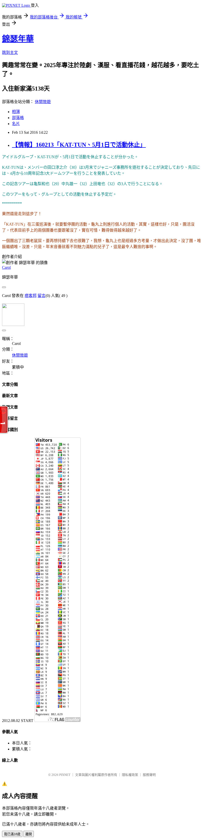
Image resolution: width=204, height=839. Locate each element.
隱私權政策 (130, 775)
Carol (6, 267)
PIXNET (64, 775)
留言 (42, 295)
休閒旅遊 (43, 102)
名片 (16, 124)
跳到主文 (10, 52)
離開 (28, 834)
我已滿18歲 (12, 834)
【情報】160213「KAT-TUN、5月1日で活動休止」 (79, 144)
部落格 (18, 118)
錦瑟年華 (18, 38)
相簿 (16, 112)
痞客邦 (31, 295)
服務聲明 (149, 775)
